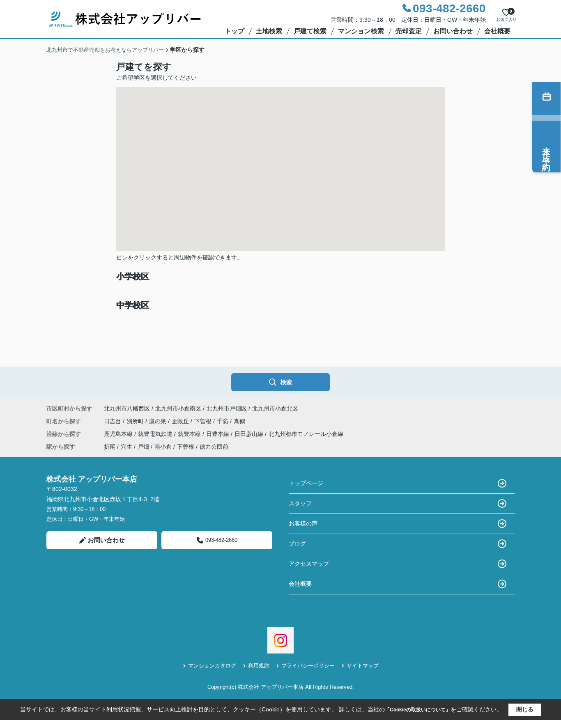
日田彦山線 (250, 434)
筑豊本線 (190, 434)
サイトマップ (363, 666)
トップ (234, 31)
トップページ (306, 483)
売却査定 (408, 31)
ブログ (297, 543)
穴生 (126, 446)
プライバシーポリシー (308, 666)
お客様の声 (303, 523)
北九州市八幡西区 (127, 408)
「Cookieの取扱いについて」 (418, 710)
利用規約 (258, 666)
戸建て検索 (310, 31)
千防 (223, 421)
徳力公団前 (214, 446)
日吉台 (113, 421)
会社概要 (497, 31)
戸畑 (143, 446)
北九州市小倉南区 (178, 408)
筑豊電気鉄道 (156, 434)
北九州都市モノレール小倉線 (306, 434)
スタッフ (300, 503)
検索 (286, 382)
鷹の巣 (158, 421)
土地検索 (269, 31)
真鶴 (239, 421)
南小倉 (163, 446)
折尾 (109, 446)
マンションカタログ (212, 666)
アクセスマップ (309, 563)
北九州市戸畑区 (227, 408)
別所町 (135, 421)
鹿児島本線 (119, 434)
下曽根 (203, 421)
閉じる (524, 709)
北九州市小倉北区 (275, 408)
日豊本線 (218, 434)
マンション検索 (361, 31)
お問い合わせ (453, 31)
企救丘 (181, 421)
